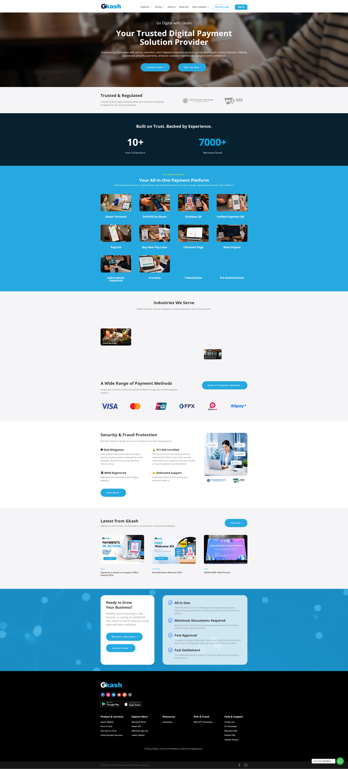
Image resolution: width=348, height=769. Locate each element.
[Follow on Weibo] (124, 695)
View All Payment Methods (224, 385)
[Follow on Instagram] (108, 695)
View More (112, 492)
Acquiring (144, 7)
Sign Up (241, 7)
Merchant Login (222, 7)
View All (235, 523)
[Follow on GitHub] (130, 695)
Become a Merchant (124, 636)
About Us (172, 7)
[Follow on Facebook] (103, 695)
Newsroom (184, 7)
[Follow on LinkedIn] (113, 695)
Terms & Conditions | (170, 749)
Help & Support (199, 7)
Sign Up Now (191, 67)
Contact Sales (154, 67)
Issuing (158, 7)
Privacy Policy (151, 749)
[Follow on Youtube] (119, 695)
